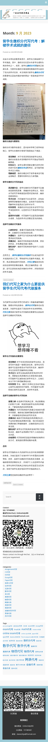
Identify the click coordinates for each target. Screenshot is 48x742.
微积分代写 (31, 65)
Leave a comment (8, 280)
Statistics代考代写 (15, 637)
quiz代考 (6, 637)
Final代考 (17, 629)
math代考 (26, 629)
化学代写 (8, 586)
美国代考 (6, 665)
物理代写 (8, 599)
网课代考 (8, 602)
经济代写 (31, 655)
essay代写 (39, 626)
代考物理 (41, 637)
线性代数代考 (23, 655)
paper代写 (35, 633)
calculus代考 (17, 626)
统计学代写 (12, 660)
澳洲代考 (6, 651)
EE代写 (7, 575)
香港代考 (6, 668)
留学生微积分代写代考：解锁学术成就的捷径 (24, 43)
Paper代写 (9, 580)
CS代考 (25, 626)
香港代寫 (8, 613)
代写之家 (30, 262)
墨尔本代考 (19, 641)
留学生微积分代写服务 (21, 255)
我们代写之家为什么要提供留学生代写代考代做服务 (24, 286)
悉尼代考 (38, 641)
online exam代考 (11, 633)
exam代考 (8, 629)
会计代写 (5, 641)
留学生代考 (39, 652)
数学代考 (23, 645)
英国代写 (8, 608)
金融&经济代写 (10, 610)
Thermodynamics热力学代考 (29, 637)
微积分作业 (22, 167)
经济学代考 (38, 655)
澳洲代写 (8, 597)
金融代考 (31, 664)
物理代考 (29, 651)
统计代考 (5, 660)
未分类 (7, 594)
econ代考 (31, 626)
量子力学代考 (20, 665)
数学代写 (8, 591)
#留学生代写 (7, 483)
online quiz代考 (26, 633)
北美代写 (8, 588)
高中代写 (8, 616)
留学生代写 (29, 305)
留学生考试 (6, 655)
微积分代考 (29, 640)
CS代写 (7, 572)
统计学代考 (20, 660)
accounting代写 (7, 626)
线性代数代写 (14, 655)
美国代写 (8, 605)
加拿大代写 (9, 583)
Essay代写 (8, 577)
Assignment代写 (11, 569)
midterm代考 (37, 629)
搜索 (39, 497)
